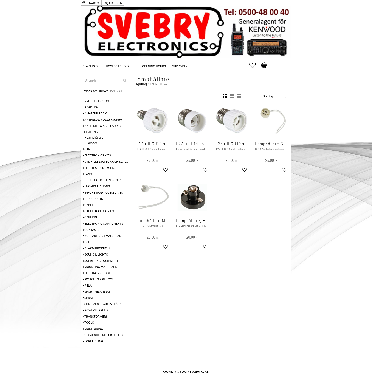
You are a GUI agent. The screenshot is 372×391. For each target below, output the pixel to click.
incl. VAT (115, 91)
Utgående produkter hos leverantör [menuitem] (106, 335)
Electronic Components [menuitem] (103, 223)
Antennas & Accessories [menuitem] (103, 119)
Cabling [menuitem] (90, 217)
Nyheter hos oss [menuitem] (97, 101)
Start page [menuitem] (91, 66)
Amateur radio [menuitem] (95, 113)
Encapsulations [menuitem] (97, 186)
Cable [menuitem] (89, 205)
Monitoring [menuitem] (93, 329)
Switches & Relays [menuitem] (98, 279)
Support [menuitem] (178, 66)
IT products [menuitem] (93, 199)
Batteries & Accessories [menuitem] (103, 126)
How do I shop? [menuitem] (117, 66)
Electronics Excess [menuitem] (99, 168)
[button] (254, 65)
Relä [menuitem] (88, 285)
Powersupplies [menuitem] (96, 310)
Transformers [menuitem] (96, 316)
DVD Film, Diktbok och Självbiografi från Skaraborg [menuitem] (106, 161)
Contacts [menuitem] (91, 230)
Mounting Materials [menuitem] (100, 267)
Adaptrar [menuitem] (92, 107)
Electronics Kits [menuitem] (97, 155)
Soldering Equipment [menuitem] (101, 261)
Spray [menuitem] (88, 298)
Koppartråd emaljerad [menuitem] (102, 236)
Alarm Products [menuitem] (97, 248)
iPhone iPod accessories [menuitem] (103, 192)
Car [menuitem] (87, 149)
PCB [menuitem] (87, 242)
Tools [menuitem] (89, 322)
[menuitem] (137, 60)
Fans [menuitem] (88, 174)
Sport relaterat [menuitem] (97, 291)
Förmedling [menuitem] (93, 341)
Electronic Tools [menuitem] (98, 273)
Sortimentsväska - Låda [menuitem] (102, 304)
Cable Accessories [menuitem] (99, 211)
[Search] (125, 80)
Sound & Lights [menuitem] (96, 254)
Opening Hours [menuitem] (154, 66)
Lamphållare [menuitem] (95, 137)
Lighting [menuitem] (91, 132)
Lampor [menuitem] (92, 143)
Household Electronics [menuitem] (103, 180)
